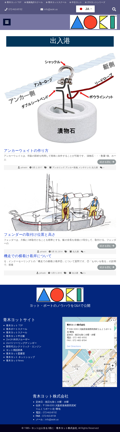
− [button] (113, 380)
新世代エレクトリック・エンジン (23, 346)
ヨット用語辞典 (14, 350)
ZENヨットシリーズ (96, 2)
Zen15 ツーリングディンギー (21, 343)
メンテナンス (85, 167)
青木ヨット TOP (14, 2)
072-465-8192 (15, 9)
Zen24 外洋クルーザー (18, 339)
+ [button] (113, 375)
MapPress (100, 385)
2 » (84, 273)
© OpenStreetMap (110, 385)
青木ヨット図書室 (15, 353)
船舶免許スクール (35, 2)
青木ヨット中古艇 (15, 336)
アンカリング (58, 167)
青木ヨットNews (15, 360)
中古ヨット (77, 2)
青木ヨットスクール (57, 2)
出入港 (95, 167)
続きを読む (105, 162)
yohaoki (24, 167)
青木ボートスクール (16, 329)
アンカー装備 (71, 167)
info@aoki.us (51, 9)
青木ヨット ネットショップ (20, 357)
